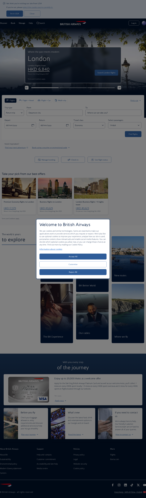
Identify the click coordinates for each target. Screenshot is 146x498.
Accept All (73, 256)
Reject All (73, 272)
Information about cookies (50, 249)
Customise (73, 264)
